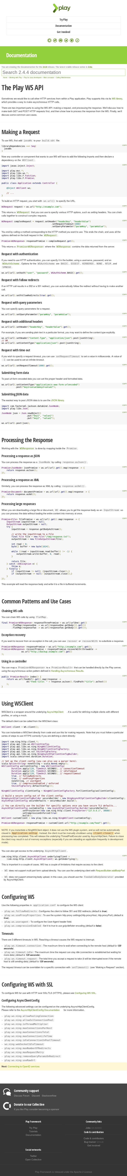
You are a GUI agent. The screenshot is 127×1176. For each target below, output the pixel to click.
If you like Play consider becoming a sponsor (36, 1109)
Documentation (63, 26)
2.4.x (90, 66)
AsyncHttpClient (55, 711)
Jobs (94, 1127)
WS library (117, 98)
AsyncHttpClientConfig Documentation (40, 1009)
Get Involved (63, 32)
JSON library (57, 400)
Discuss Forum (22, 1095)
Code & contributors (94, 1138)
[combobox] (63, 72)
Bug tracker (93, 1141)
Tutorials (33, 1131)
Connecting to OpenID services (24, 1066)
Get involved (93, 1145)
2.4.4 (45, 66)
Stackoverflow (49, 1095)
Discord (36, 1095)
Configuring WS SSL (85, 992)
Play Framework (63, 8)
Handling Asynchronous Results (67, 670)
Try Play (63, 19)
